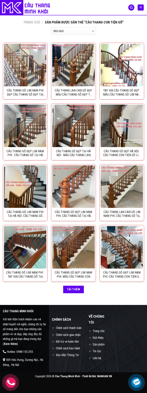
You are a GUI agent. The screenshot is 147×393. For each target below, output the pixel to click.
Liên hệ (97, 358)
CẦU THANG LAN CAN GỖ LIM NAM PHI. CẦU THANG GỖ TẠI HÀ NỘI (121, 214)
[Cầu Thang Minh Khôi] (27, 7)
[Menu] (141, 7)
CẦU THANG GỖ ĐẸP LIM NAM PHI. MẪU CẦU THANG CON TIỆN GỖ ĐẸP (73, 274)
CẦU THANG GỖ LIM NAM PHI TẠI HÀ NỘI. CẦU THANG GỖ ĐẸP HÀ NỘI (25, 214)
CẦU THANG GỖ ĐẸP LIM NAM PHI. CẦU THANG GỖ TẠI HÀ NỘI (73, 214)
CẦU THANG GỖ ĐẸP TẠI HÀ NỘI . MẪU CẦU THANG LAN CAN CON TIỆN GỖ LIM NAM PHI (73, 153)
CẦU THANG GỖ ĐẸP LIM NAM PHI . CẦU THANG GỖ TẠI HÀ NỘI (25, 153)
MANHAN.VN (104, 376)
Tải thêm (73, 289)
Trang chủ (31, 22)
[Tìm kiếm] (131, 7)
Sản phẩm (99, 344)
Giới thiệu (98, 338)
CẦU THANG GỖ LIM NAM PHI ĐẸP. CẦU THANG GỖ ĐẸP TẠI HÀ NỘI (25, 92)
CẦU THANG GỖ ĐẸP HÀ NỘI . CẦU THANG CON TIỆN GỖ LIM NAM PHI (122, 153)
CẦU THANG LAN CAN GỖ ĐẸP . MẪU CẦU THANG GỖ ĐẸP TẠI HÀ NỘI (73, 92)
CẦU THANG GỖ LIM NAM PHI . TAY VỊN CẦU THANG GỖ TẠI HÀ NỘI (25, 274)
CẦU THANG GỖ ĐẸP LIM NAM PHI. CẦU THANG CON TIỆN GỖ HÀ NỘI (122, 274)
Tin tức (97, 351)
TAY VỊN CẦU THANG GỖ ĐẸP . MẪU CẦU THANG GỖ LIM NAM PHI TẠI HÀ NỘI (122, 92)
